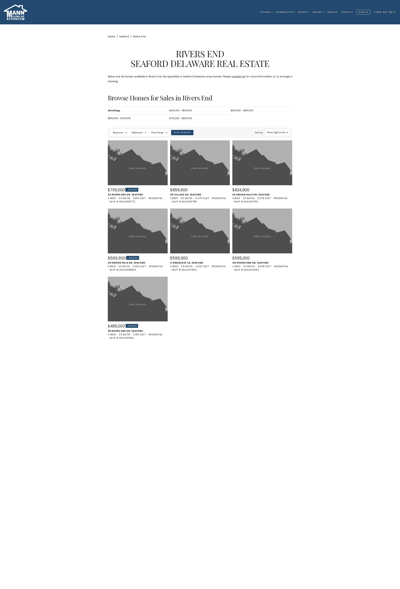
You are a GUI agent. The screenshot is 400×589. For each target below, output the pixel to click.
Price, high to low (276, 132)
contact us (238, 76)
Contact (347, 12)
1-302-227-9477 (385, 12)
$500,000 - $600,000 (242, 110)
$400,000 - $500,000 (180, 110)
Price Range (157, 132)
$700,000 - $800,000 (180, 118)
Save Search (182, 132)
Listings (265, 12)
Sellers (318, 12)
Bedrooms (118, 132)
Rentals (333, 12)
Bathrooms (137, 132)
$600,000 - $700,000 (119, 118)
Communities (285, 12)
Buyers (303, 12)
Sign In (363, 12)
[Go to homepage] (20, 12)
